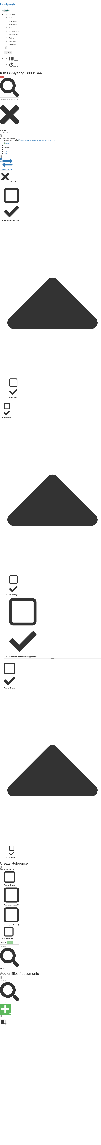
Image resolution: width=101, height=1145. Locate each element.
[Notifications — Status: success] (6, 47)
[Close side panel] (1, 156)
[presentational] (99, 132)
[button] (1, 160)
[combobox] (50, 132)
